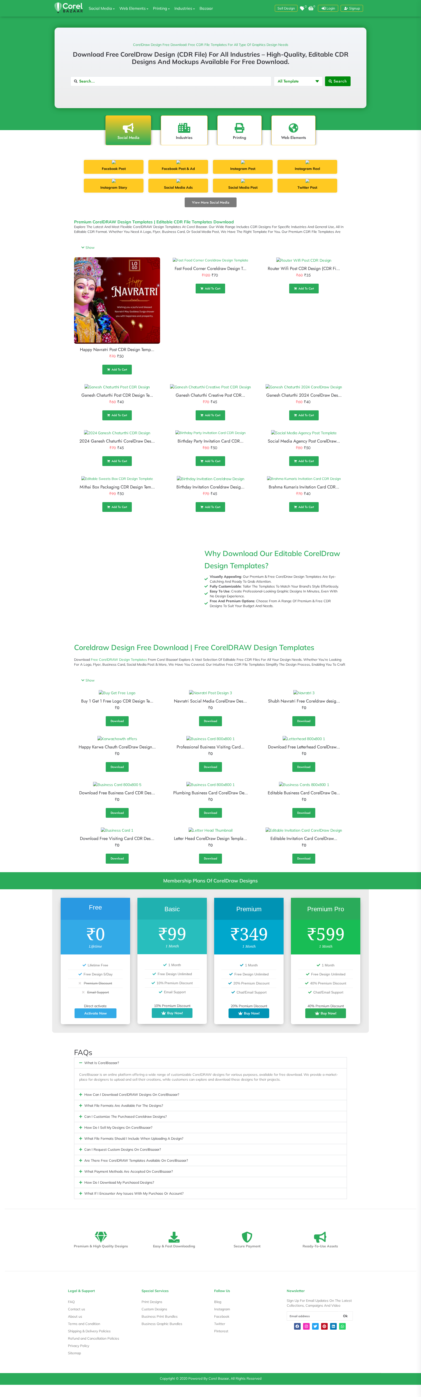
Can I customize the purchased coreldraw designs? (125, 1116)
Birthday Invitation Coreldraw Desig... (210, 487)
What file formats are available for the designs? (123, 1105)
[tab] (128, 130)
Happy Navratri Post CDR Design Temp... (117, 349)
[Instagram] (306, 1326)
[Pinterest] (324, 1326)
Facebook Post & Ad (178, 168)
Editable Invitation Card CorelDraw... (303, 838)
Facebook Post (114, 168)
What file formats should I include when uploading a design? (133, 1138)
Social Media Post (243, 187)
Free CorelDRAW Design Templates (119, 659)
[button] (286, 8)
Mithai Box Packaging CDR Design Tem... (117, 487)
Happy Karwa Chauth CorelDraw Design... (117, 747)
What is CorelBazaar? (101, 1063)
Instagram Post (242, 168)
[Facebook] (297, 1326)
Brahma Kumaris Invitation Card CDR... (304, 487)
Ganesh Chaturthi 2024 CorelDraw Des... (304, 395)
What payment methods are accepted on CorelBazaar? (128, 1171)
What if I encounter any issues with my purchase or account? (133, 1193)
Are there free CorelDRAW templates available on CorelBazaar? (136, 1160)
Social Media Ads (178, 187)
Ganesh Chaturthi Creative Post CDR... (210, 395)
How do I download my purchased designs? (119, 1182)
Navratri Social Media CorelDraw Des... (210, 701)
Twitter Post (307, 187)
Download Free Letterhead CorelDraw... (304, 747)
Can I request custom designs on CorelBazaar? (122, 1149)
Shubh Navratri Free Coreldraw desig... (304, 701)
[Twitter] (315, 1326)
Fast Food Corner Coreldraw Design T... (210, 268)
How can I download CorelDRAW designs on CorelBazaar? (131, 1094)
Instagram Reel (307, 168)
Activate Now (95, 1013)
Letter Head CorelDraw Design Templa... (210, 838)
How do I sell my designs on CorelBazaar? (118, 1127)
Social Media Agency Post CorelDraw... (304, 441)
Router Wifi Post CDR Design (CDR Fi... (304, 268)
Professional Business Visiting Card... (210, 747)
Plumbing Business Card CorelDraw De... (210, 793)
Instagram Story (113, 187)
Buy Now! (175, 1013)
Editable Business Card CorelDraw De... (304, 793)
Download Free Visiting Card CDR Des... (117, 838)
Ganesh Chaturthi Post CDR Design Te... (117, 395)
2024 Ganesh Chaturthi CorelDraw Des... (117, 441)
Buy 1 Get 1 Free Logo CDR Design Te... (117, 701)
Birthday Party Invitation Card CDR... (210, 441)
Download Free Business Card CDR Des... (117, 793)
